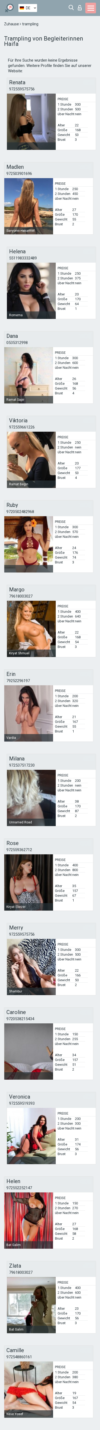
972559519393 (22, 1103)
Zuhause (12, 24)
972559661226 (22, 427)
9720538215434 (20, 1018)
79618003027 (21, 596)
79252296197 (18, 680)
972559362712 (19, 849)
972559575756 (22, 89)
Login (81, 6)
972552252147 (19, 1187)
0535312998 (17, 342)
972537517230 (22, 765)
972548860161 (19, 1357)
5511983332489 (23, 258)
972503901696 (19, 173)
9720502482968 (20, 511)
